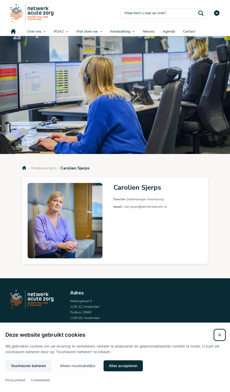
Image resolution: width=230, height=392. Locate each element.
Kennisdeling (120, 31)
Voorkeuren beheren (28, 365)
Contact (189, 31)
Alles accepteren (123, 365)
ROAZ (59, 31)
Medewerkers (43, 168)
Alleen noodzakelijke (77, 365)
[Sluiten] (220, 335)
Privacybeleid (15, 380)
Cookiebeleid (40, 380)
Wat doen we (87, 31)
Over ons (34, 31)
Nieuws (149, 31)
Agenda (169, 31)
